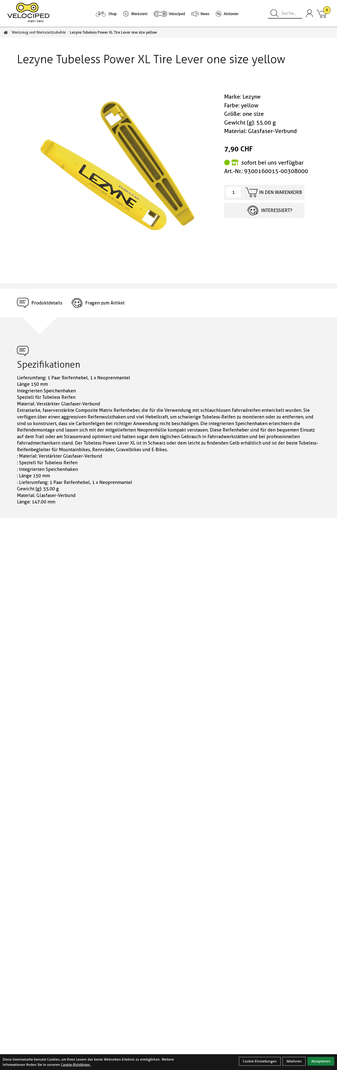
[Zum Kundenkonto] (309, 13)
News (205, 14)
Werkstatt (139, 14)
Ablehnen (294, 1061)
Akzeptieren (320, 1061)
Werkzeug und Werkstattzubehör (39, 32)
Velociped (177, 14)
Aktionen (231, 14)
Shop (112, 14)
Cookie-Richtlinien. (76, 1065)
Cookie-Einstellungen (260, 1061)
